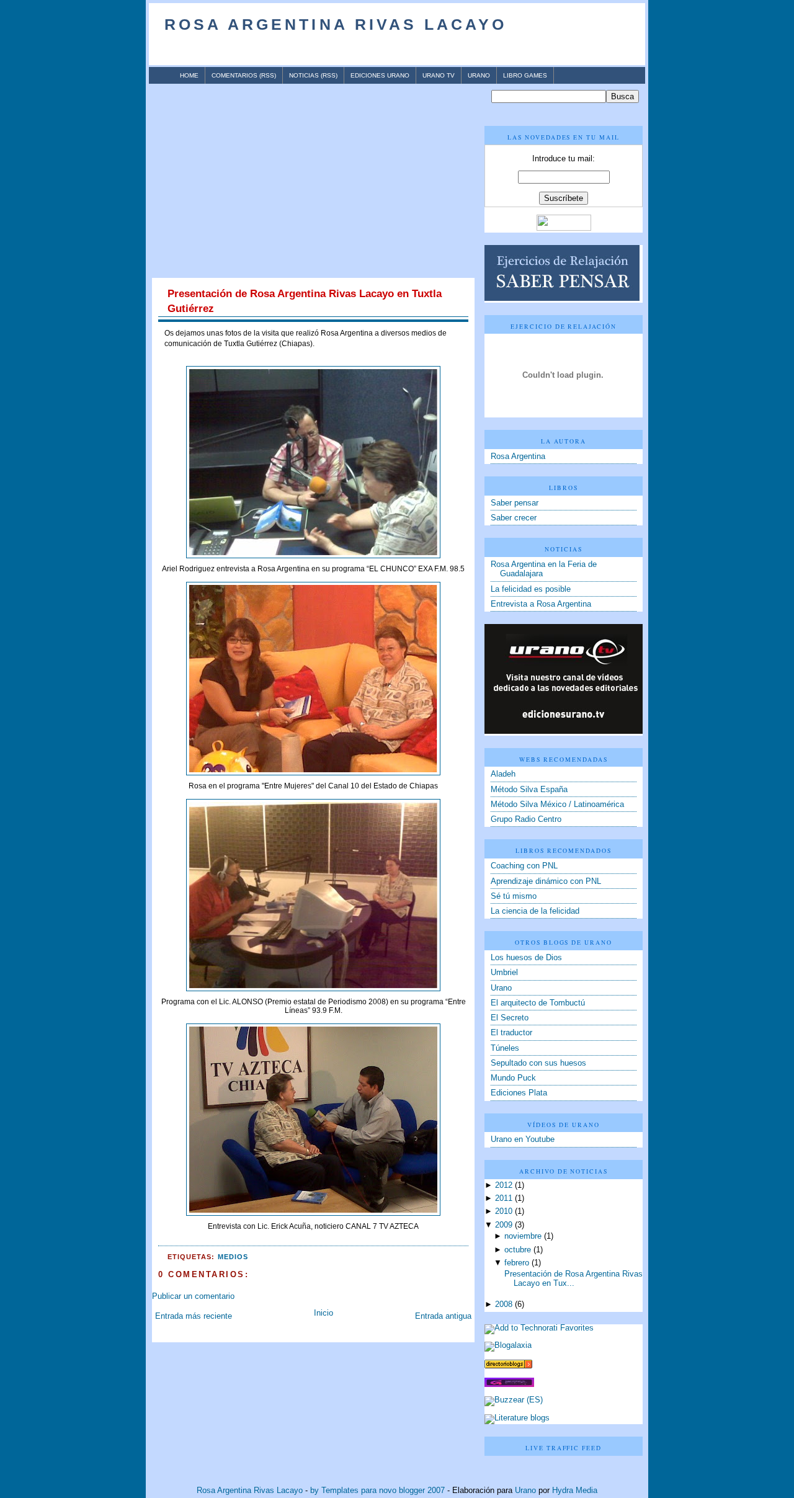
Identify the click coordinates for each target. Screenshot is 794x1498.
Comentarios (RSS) (244, 75)
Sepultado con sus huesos (538, 1063)
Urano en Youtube (523, 1139)
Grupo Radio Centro (526, 819)
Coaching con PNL (524, 866)
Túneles (505, 1048)
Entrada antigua (443, 1316)
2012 (503, 1185)
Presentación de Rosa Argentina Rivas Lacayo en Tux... (573, 1279)
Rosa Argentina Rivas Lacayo (335, 24)
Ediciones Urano (379, 75)
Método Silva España (529, 789)
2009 (503, 1225)
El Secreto (510, 1018)
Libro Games (525, 75)
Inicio (323, 1313)
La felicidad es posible (531, 589)
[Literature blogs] (517, 1418)
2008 (503, 1304)
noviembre (523, 1236)
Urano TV (438, 75)
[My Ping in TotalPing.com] (509, 1384)
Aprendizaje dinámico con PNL (546, 881)
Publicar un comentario (193, 1296)
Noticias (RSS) (313, 75)
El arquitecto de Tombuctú (538, 1003)
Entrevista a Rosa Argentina (541, 604)
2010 (503, 1211)
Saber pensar (514, 503)
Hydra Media (574, 1490)
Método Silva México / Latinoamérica (557, 804)
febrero (516, 1263)
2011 (503, 1198)
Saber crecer (514, 518)
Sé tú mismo (514, 896)
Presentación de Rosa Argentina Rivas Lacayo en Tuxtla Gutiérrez (304, 301)
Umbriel (504, 972)
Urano (479, 75)
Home (189, 75)
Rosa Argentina (518, 456)
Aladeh (503, 774)
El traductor (511, 1032)
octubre (517, 1250)
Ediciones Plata (519, 1093)
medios (233, 1256)
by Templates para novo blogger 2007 (377, 1490)
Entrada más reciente (193, 1316)
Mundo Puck (513, 1078)
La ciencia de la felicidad (535, 911)
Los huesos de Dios (526, 957)
